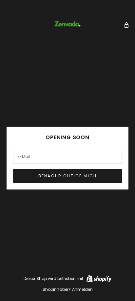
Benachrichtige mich (67, 176)
